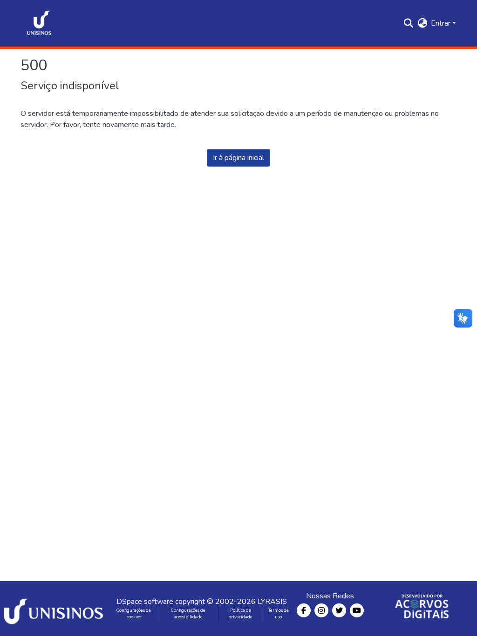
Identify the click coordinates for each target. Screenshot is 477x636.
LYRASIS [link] (272, 601)
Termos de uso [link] (278, 614)
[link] (55, 608)
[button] (39, 23)
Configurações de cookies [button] (133, 614)
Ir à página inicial (238, 158)
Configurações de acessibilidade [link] (188, 614)
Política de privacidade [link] (240, 614)
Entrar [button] (441, 23)
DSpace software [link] (144, 601)
